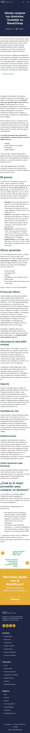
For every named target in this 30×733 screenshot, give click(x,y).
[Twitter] (7, 625)
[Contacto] (10, 625)
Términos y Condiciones (19, 724)
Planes (6, 665)
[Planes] (13, 625)
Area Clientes (8, 724)
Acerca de (6, 697)
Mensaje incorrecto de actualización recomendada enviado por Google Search (11, 563)
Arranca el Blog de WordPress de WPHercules (18, 553)
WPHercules (11, 29)
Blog (5, 694)
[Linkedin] (3, 625)
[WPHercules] (7, 2)
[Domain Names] (15, 83)
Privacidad (15, 726)
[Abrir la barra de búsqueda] (23, 2)
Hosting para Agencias (9, 684)
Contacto (6, 700)
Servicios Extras (8, 668)
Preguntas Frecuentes (9, 713)
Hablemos (15, 599)
